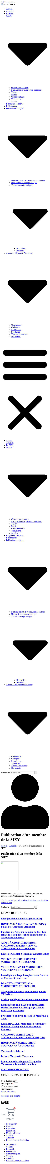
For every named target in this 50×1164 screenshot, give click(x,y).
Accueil (9, 9)
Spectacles (15, 332)
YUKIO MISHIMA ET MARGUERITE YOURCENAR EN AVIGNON (22, 968)
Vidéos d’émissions (19, 334)
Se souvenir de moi (11, 1087)
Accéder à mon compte (10, 1096)
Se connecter (11, 1124)
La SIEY (9, 13)
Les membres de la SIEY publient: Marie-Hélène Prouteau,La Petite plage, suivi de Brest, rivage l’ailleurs (22, 1007)
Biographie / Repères (14, 104)
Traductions (16, 99)
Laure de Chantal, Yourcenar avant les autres (25, 953)
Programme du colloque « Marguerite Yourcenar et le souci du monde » (21, 1063)
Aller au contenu (7, 2)
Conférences (16, 325)
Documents (16, 336)
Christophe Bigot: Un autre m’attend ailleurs (24, 999)
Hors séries (20, 248)
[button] (25, 388)
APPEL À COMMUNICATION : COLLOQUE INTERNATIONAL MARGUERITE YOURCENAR (19, 945)
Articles (14, 101)
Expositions (16, 329)
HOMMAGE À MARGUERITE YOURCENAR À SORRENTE (18, 1044)
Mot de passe (7, 1083)
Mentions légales (13, 1133)
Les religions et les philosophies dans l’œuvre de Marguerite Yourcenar (24, 976)
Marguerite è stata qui (12, 1051)
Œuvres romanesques (19, 87)
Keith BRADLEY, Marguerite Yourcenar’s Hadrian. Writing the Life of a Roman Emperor (23, 1026)
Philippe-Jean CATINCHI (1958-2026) (21, 918)
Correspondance (17, 97)
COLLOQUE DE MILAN (15, 1069)
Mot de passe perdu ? (8, 1092)
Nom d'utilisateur (8, 1081)
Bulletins (20, 251)
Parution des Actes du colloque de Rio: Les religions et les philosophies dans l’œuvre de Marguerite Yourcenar (23, 935)
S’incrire (9, 1135)
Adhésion (10, 1138)
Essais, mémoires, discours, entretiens (26, 90)
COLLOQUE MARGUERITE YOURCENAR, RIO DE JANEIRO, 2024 (23, 1036)
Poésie (14, 94)
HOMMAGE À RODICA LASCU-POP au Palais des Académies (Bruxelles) (23, 925)
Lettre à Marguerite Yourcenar (17, 1056)
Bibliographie (11, 106)
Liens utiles (10, 1128)
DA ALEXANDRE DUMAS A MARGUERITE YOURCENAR (18, 985)
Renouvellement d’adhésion (17, 1140)
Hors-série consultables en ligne (24, 183)
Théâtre (14, 92)
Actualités (10, 11)
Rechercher (6, 772)
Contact (9, 1126)
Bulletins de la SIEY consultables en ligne (28, 180)
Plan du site (11, 1131)
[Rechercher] (36, 772)
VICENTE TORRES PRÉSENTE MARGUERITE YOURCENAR (19, 960)
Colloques (15, 327)
